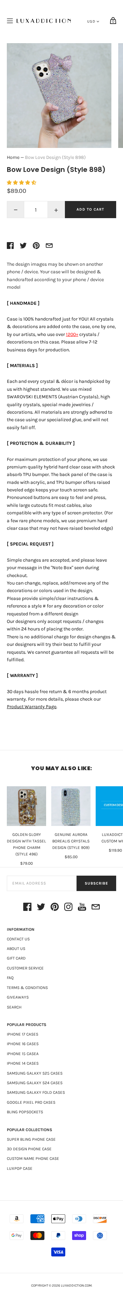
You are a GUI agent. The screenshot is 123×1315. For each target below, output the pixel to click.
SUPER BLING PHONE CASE (31, 1139)
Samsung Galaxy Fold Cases (36, 1092)
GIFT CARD (16, 958)
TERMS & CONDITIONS (27, 987)
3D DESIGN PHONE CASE (29, 1149)
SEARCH (14, 1007)
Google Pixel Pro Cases (31, 1102)
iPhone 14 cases (23, 1063)
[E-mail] (96, 908)
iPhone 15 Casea (23, 1053)
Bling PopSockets (25, 1112)
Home (13, 157)
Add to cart (90, 209)
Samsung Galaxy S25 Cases (35, 1073)
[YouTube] (82, 908)
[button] (22, 183)
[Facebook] (27, 908)
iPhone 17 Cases (22, 1034)
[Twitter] (41, 908)
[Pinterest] (55, 908)
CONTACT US (18, 939)
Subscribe (96, 883)
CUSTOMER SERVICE (25, 968)
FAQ (10, 977)
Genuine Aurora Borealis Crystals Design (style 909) (71, 841)
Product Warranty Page (31, 707)
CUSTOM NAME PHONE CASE (33, 1158)
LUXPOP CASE (19, 1168)
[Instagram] (68, 908)
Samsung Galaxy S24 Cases (35, 1082)
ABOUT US (16, 948)
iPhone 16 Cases (23, 1043)
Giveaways (18, 997)
